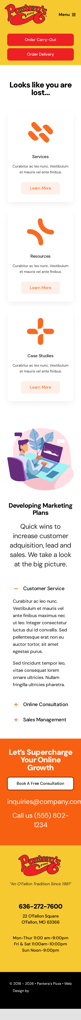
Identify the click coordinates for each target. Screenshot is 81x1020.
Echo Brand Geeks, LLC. (49, 990)
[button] (40, 588)
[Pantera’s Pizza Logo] (26, 4)
